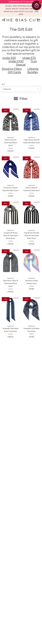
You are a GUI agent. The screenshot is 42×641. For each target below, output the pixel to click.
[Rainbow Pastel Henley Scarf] (31, 262)
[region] (21, 2)
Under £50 (9, 58)
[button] (21, 89)
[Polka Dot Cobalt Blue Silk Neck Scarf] (10, 169)
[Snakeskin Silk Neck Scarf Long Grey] (10, 310)
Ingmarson (10, 137)
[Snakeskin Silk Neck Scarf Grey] (31, 310)
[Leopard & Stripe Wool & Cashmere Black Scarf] (10, 214)
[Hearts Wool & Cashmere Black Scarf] (10, 122)
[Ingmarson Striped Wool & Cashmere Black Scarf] (31, 214)
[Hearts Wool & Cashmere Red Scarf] (31, 169)
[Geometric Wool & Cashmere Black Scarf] (10, 262)
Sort (3, 84)
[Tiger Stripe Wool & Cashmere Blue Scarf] (31, 122)
